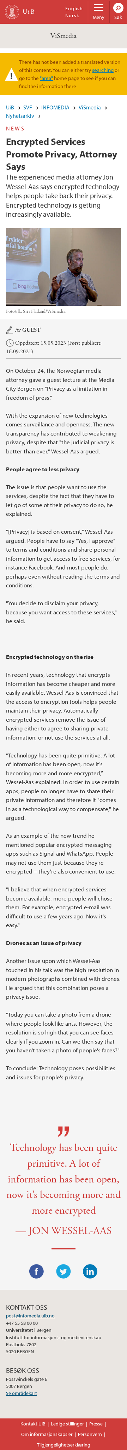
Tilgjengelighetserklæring (63, 1445)
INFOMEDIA (55, 107)
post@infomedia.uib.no (30, 1316)
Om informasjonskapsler (47, 1434)
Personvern (90, 1434)
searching (103, 69)
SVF (27, 107)
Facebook (36, 1271)
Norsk (72, 15)
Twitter (63, 1271)
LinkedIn (90, 1271)
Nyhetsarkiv (20, 115)
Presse (96, 1424)
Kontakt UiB (33, 1424)
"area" (46, 77)
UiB (10, 107)
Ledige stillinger (67, 1424)
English (74, 8)
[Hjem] (12, 12)
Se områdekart (21, 1393)
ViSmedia (63, 36)
